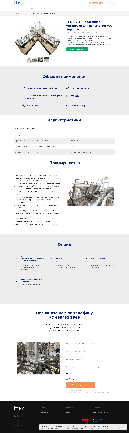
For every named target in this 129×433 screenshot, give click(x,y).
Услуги (66, 9)
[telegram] (15, 416)
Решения (52, 9)
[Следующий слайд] (59, 38)
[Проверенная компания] (100, 419)
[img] (85, 423)
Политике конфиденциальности (99, 428)
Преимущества (44, 412)
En (110, 3)
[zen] (17, 416)
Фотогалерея (97, 9)
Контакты (112, 9)
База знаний (80, 9)
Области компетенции (46, 415)
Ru (114, 3)
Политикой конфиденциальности (99, 392)
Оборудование (36, 9)
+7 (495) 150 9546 (95, 3)
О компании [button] (18, 9)
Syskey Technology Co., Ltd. (86, 32)
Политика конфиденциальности (101, 412)
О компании (43, 410)
